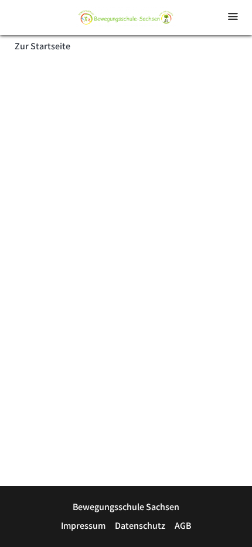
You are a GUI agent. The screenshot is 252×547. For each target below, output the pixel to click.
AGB (183, 525)
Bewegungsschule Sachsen (126, 507)
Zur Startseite (42, 46)
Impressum (83, 525)
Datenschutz (140, 525)
